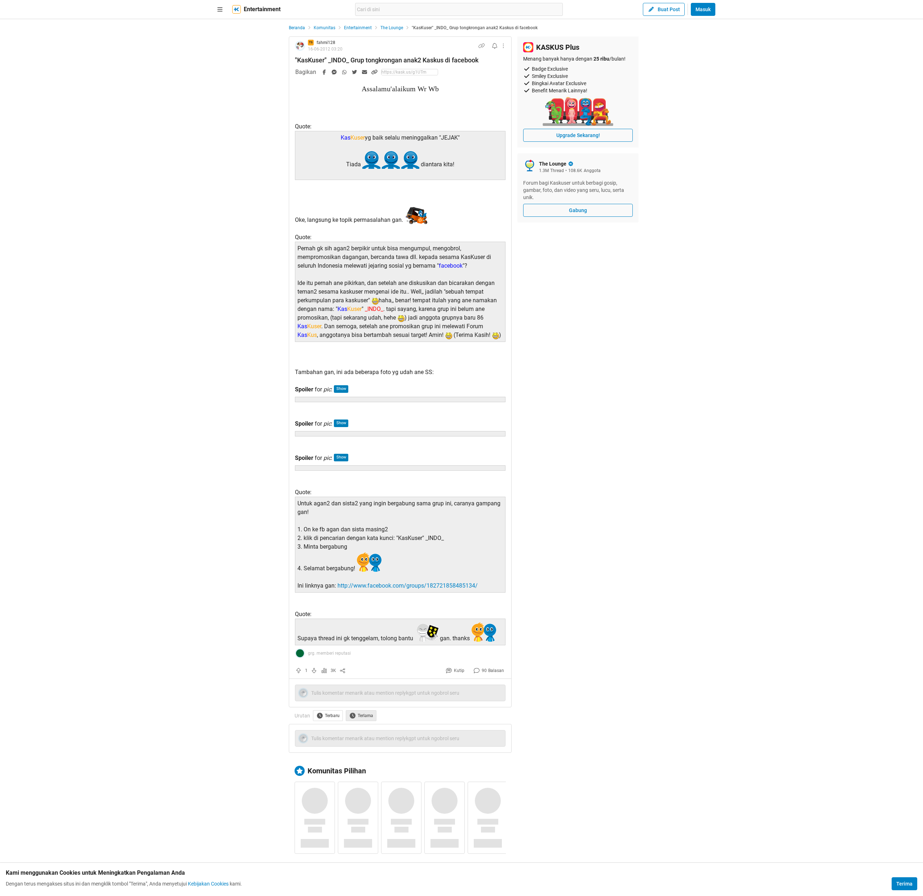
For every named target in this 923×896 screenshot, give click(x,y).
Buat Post (669, 9)
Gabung (578, 210)
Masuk (703, 9)
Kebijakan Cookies (208, 884)
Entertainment (358, 27)
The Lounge (391, 27)
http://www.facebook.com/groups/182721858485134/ (407, 585)
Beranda (297, 27)
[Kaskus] (236, 9)
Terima (904, 884)
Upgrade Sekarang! (578, 135)
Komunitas (324, 27)
